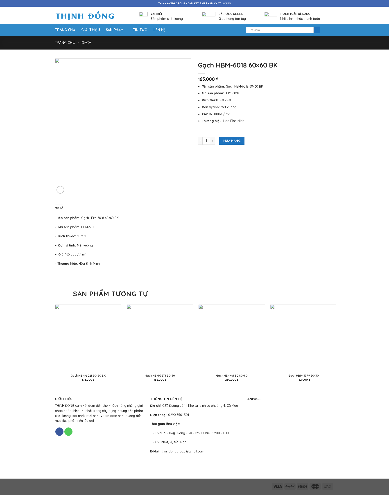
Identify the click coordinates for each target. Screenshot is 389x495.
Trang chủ (65, 42)
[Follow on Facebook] (59, 431)
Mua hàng (231, 141)
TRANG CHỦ (65, 30)
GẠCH (86, 42)
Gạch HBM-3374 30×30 (160, 375)
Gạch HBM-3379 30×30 (303, 375)
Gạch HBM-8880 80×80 (232, 375)
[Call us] (68, 431)
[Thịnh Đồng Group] (90, 15)
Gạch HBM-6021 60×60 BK (88, 375)
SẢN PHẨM (114, 30)
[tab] (59, 208)
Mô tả (59, 207)
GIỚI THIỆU (90, 30)
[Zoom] (60, 190)
